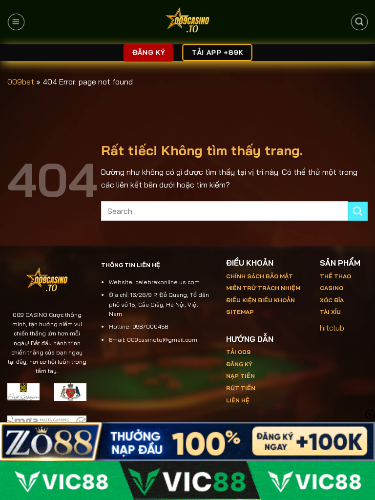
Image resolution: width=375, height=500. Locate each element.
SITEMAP (240, 311)
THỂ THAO (335, 276)
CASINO (331, 288)
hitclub (332, 328)
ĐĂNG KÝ (239, 364)
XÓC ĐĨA (332, 300)
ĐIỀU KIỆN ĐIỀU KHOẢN (260, 300)
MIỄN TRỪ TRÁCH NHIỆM (263, 288)
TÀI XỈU (330, 311)
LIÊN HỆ (238, 400)
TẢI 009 (238, 351)
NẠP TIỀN (240, 375)
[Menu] (16, 22)
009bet (20, 81)
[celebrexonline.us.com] (188, 22)
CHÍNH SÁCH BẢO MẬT (259, 276)
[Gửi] (358, 211)
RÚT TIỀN (240, 388)
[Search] (359, 22)
